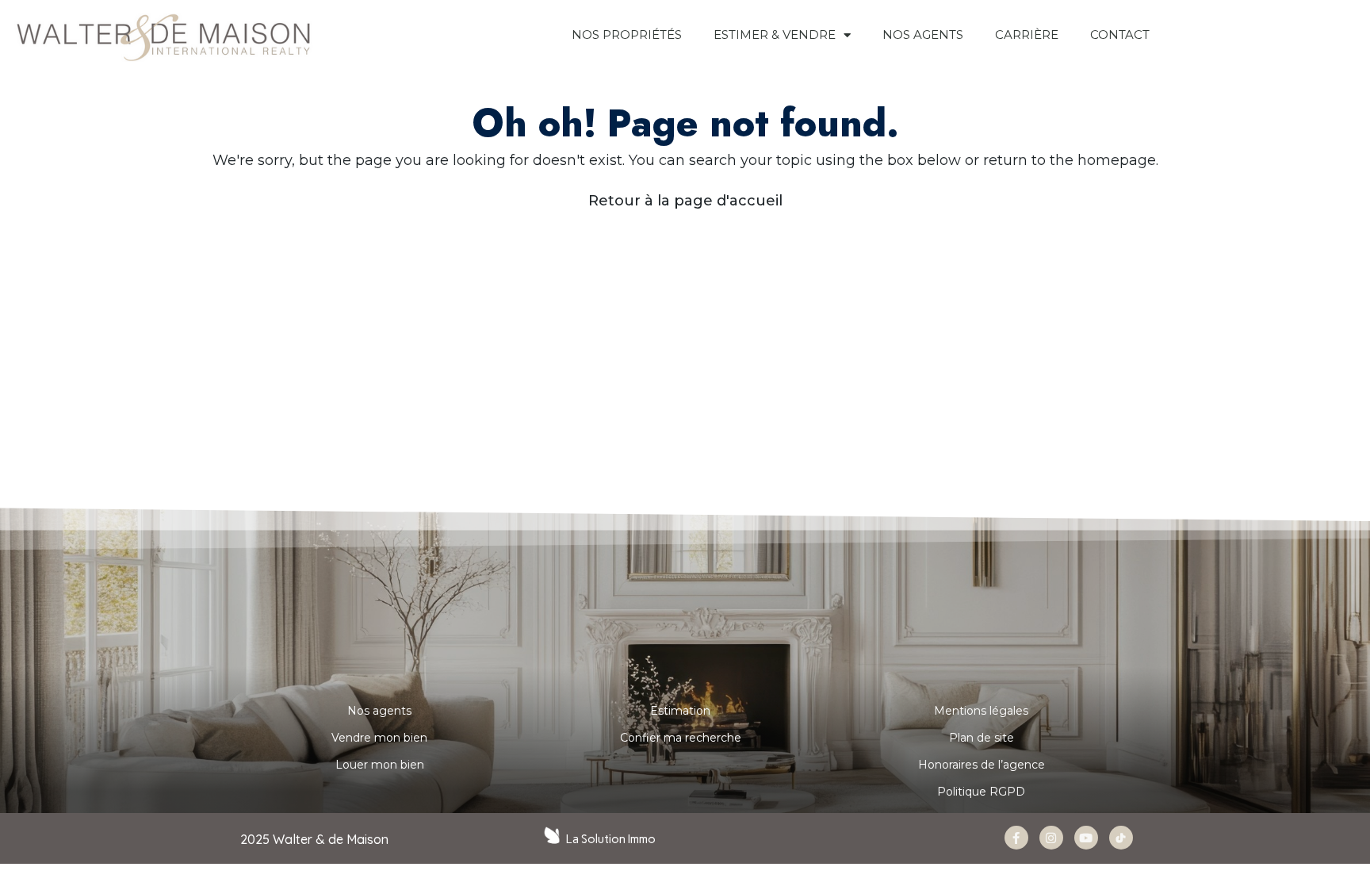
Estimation (680, 711)
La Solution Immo (611, 839)
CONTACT (1120, 34)
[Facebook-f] (1016, 838)
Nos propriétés (627, 34)
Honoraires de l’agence (981, 765)
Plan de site (981, 738)
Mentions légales (981, 711)
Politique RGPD (981, 791)
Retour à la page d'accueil (685, 200)
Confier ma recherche (680, 738)
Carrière (1026, 34)
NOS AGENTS (922, 34)
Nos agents (379, 711)
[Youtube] (1086, 838)
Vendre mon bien (379, 738)
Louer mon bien (379, 765)
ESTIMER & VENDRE (775, 34)
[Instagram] (1051, 838)
